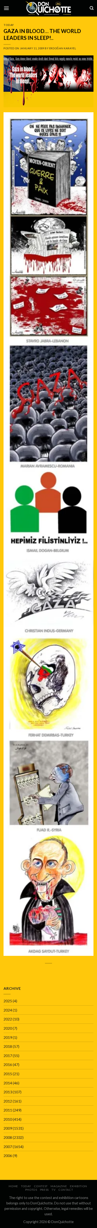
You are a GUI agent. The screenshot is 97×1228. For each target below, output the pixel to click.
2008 (8, 1137)
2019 (8, 1037)
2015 (8, 1073)
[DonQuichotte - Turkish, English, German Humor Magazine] (48, 8)
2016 (8, 1064)
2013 (8, 1092)
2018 (8, 1046)
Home (13, 1186)
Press (44, 1189)
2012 (8, 1101)
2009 (8, 1128)
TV (53, 1189)
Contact (65, 1189)
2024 (8, 1010)
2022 (8, 1019)
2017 (8, 1055)
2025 (8, 1001)
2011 (8, 1110)
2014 (8, 1083)
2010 (8, 1119)
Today (9, 24)
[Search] (91, 8)
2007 (8, 1146)
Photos (31, 1189)
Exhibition (78, 1186)
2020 (8, 1028)
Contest (41, 1186)
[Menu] (6, 8)
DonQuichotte (62, 1222)
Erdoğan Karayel (62, 48)
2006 (8, 1155)
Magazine (59, 1186)
